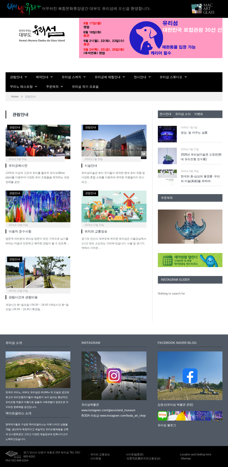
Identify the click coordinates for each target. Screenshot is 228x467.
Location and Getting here (195, 454)
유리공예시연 (18, 165)
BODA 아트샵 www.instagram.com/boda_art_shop (113, 415)
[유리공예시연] (38, 142)
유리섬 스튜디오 (171, 77)
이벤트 (198, 114)
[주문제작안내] (190, 227)
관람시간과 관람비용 (23, 297)
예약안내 (42, 77)
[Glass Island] (41, 33)
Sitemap (186, 458)
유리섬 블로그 (167, 425)
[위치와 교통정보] (113, 208)
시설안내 (91, 165)
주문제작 (52, 86)
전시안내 (140, 77)
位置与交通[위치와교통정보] (143, 458)
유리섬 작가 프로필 (85, 86)
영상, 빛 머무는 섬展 (194, 132)
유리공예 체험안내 (107, 77)
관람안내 (16, 77)
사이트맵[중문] (134, 454)
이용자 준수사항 (20, 231)
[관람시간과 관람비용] (38, 274)
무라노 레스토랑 (21, 86)
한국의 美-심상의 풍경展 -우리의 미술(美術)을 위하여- (200, 179)
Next (217, 227)
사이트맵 (95, 458)
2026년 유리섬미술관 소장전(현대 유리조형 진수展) (201, 157)
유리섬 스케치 (71, 77)
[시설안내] (113, 142)
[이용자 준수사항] (38, 208)
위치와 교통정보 (96, 231)
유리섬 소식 (183, 114)
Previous (163, 227)
